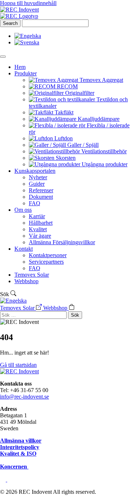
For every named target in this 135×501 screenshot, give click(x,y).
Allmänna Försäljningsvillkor (62, 242)
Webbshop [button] (56, 308)
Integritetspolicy (19, 447)
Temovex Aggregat (101, 80)
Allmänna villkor (20, 441)
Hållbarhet (41, 223)
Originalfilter (79, 93)
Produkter (25, 73)
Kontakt (23, 249)
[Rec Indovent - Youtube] (10, 479)
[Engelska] (13, 301)
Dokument (41, 197)
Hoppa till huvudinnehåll (28, 3)
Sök (75, 315)
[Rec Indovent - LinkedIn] (3, 479)
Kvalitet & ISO (18, 454)
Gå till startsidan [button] (18, 365)
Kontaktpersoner (48, 255)
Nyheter (38, 177)
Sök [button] (5, 294)
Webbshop (26, 281)
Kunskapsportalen (34, 171)
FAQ (34, 203)
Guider (37, 184)
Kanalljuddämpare (99, 119)
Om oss (23, 210)
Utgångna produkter (104, 164)
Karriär (37, 216)
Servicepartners (46, 262)
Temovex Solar (31, 275)
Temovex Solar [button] (18, 308)
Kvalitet (38, 229)
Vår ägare (40, 236)
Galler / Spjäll (83, 145)
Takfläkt (64, 112)
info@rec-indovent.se (24, 397)
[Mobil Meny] (3, 57)
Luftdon (63, 138)
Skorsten (66, 158)
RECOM (67, 86)
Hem (20, 67)
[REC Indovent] (19, 9)
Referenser (41, 190)
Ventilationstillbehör (104, 151)
